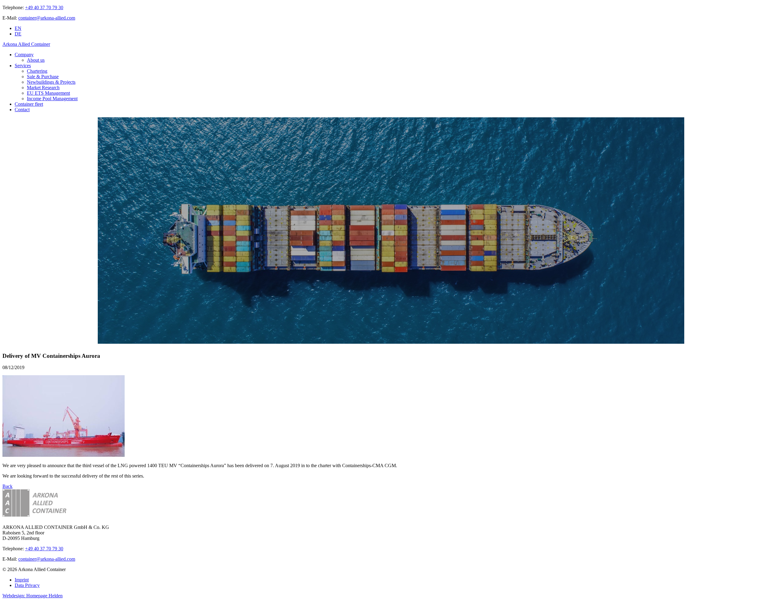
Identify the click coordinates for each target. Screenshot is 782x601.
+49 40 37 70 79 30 (44, 7)
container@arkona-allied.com (46, 17)
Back (7, 486)
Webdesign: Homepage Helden (32, 595)
